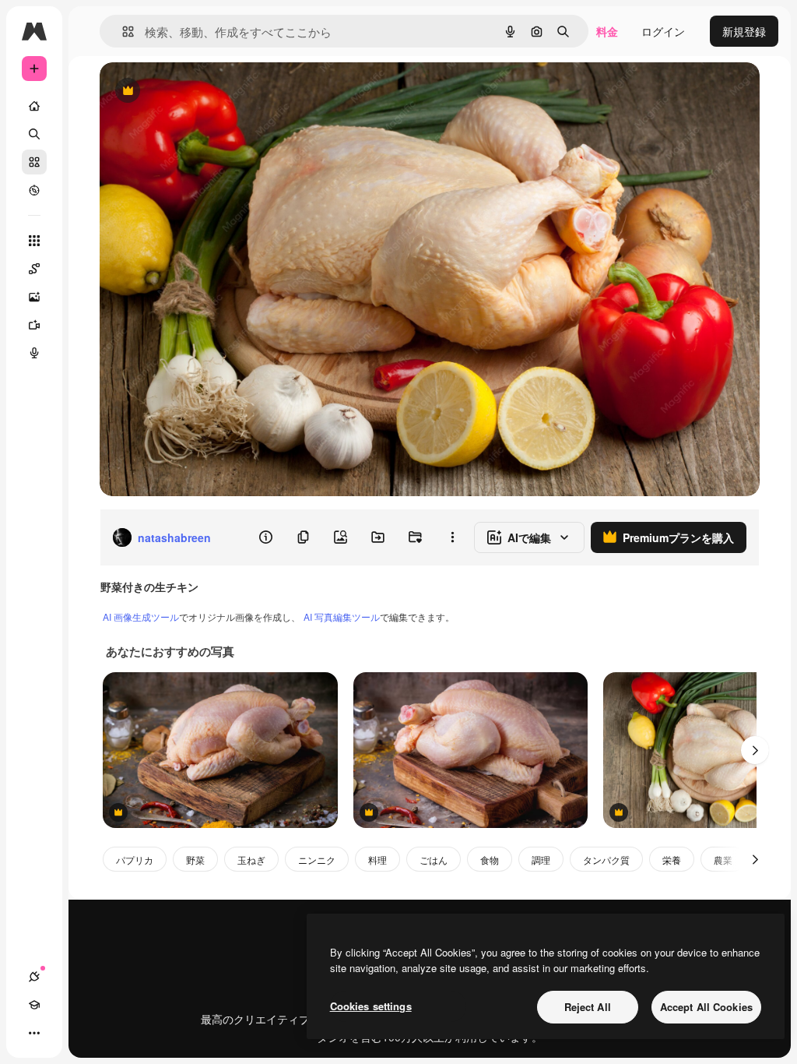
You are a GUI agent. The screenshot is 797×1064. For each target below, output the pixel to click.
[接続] (34, 976)
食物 (489, 859)
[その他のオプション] (452, 537)
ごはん (434, 859)
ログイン (663, 31)
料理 (377, 859)
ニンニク (316, 859)
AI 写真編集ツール (342, 616)
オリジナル (206, 91)
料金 (607, 31)
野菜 (195, 859)
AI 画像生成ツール (141, 616)
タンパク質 (606, 859)
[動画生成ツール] (34, 324)
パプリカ (134, 859)
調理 (541, 859)
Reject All (587, 1006)
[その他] (34, 1032)
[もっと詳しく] (34, 190)
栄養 (671, 859)
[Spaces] (34, 268)
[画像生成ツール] (34, 296)
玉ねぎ (251, 859)
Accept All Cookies (706, 1006)
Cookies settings (371, 1006)
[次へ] (755, 750)
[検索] (34, 134)
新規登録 (744, 31)
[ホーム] (34, 105)
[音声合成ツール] (34, 352)
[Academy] (34, 1004)
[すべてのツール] (34, 240)
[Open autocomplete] (121, 31)
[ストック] (34, 162)
